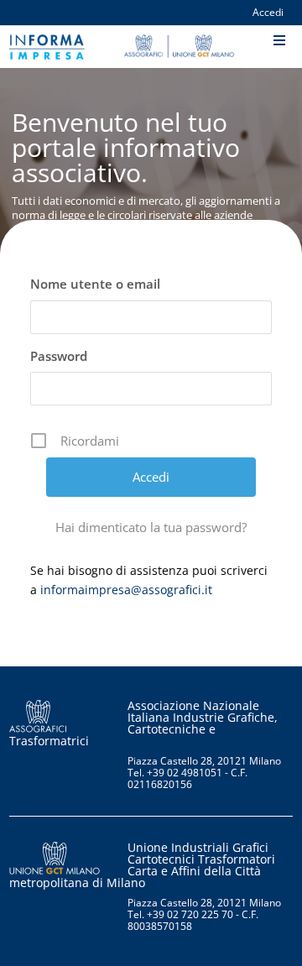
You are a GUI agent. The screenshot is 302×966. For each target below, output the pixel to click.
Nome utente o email (95, 283)
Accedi (268, 13)
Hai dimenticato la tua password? (151, 527)
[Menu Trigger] (279, 41)
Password (58, 355)
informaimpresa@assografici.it (126, 590)
